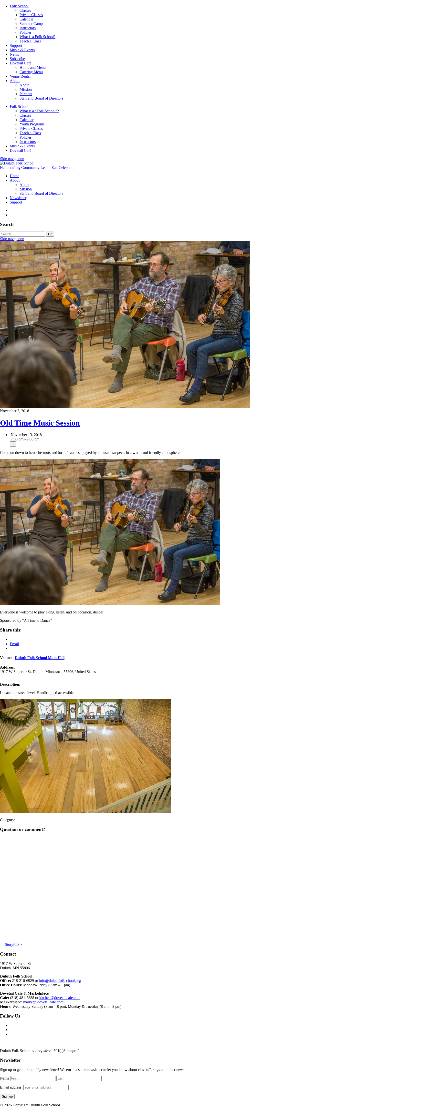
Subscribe (17, 59)
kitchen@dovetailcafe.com (59, 998)
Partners (26, 94)
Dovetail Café (20, 63)
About (15, 81)
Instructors (28, 28)
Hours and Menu (33, 67)
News (14, 54)
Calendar (26, 19)
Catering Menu (31, 72)
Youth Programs (32, 124)
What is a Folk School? (37, 37)
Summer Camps (32, 23)
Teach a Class (30, 41)
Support (16, 45)
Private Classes (31, 15)
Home (14, 176)
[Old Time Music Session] (125, 406)
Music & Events (22, 50)
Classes (25, 10)
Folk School (19, 6)
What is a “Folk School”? (39, 111)
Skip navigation (12, 159)
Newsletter (18, 198)
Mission (26, 89)
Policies (26, 32)
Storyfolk (12, 944)
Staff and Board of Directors (41, 98)
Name (4, 1078)
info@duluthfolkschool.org (60, 980)
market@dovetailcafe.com (42, 1002)
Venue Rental (20, 76)
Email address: (11, 1087)
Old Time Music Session (40, 422)
